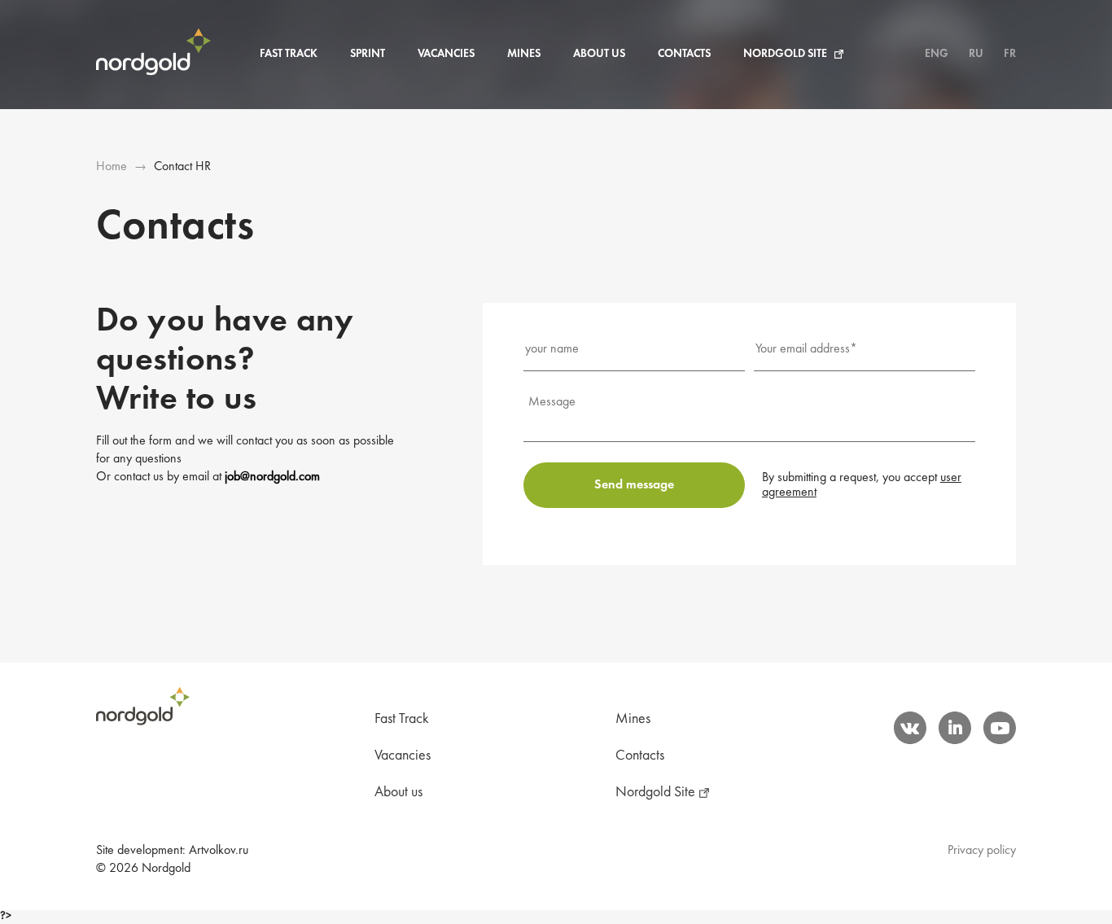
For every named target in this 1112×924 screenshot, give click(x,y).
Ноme (111, 166)
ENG (936, 54)
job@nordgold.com (272, 477)
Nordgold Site (785, 54)
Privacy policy (982, 850)
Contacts (684, 54)
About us (599, 54)
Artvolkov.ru (218, 850)
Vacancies (446, 54)
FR (1010, 54)
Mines (524, 54)
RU (976, 54)
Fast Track (288, 54)
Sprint (367, 54)
